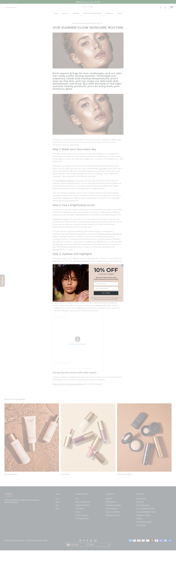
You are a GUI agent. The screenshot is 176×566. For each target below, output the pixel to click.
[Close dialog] (122, 265)
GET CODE (106, 293)
